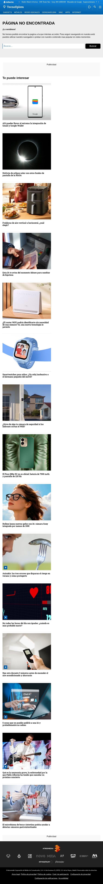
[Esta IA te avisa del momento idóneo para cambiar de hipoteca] (27, 251)
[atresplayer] (89, 7)
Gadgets (7, 12)
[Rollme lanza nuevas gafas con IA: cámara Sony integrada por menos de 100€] (27, 502)
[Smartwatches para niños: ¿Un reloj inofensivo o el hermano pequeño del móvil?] (27, 353)
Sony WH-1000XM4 (59, 2)
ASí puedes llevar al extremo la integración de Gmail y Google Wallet (24, 124)
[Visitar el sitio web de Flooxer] (59, 862)
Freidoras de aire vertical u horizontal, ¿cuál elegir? (23, 224)
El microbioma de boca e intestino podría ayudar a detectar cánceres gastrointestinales (26, 826)
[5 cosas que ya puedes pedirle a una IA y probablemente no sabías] (27, 701)
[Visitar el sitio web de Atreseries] (62, 856)
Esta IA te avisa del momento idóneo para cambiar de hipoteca (26, 274)
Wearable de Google (74, 2)
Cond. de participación (61, 874)
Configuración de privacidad (80, 874)
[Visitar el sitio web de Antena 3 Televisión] (8, 856)
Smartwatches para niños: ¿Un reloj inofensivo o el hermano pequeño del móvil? (26, 375)
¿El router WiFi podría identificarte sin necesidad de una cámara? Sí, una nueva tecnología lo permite (26, 324)
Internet (76, 12)
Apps (67, 12)
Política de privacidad (29, 874)
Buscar (92, 46)
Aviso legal (16, 874)
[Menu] (99, 7)
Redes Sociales (32, 12)
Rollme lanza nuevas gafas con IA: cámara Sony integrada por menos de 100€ (25, 525)
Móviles (18, 12)
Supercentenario (89, 2)
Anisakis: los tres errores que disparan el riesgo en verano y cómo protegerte (26, 574)
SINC (61, 12)
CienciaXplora (49, 12)
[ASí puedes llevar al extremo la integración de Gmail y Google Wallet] (27, 101)
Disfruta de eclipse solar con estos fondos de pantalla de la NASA (23, 174)
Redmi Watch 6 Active (30, 2)
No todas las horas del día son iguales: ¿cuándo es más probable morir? (26, 624)
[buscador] (94, 7)
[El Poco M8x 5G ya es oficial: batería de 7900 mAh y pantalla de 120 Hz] (27, 452)
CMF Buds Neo (44, 2)
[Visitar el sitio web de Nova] (40, 856)
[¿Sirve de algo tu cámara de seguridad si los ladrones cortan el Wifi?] (27, 402)
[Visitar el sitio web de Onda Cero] (73, 856)
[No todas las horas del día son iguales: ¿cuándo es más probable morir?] (27, 601)
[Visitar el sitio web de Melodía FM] (94, 856)
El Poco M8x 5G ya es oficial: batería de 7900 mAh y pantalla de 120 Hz (26, 475)
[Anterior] (19, 2)
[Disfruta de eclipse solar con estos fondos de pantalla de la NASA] (27, 151)
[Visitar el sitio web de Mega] (51, 856)
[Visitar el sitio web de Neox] (29, 856)
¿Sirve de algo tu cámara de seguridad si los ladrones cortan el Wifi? (23, 425)
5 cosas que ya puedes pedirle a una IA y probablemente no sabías (22, 724)
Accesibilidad (63, 878)
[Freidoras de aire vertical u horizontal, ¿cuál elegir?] (27, 201)
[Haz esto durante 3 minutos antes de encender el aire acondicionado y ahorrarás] (27, 651)
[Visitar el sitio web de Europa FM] (84, 856)
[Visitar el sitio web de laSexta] (19, 856)
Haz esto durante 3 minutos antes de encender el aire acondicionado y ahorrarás (25, 674)
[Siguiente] (98, 2)
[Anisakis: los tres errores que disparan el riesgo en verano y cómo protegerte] (27, 552)
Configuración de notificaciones (46, 878)
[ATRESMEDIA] (51, 848)
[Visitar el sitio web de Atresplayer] (46, 862)
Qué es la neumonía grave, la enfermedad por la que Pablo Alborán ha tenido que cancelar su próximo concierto (25, 774)
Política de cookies (45, 874)
